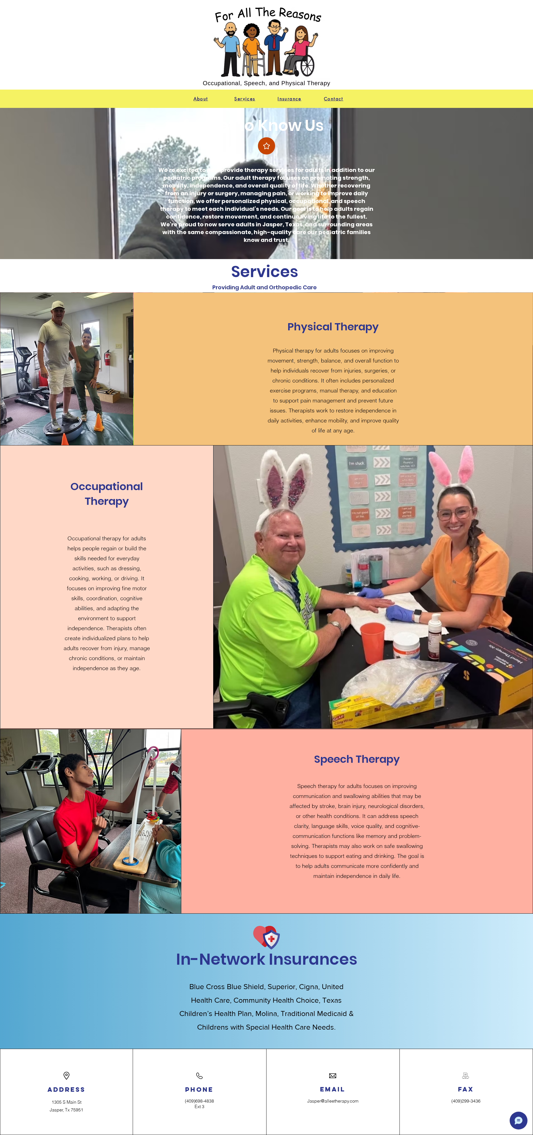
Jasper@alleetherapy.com (332, 1101)
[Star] (266, 145)
